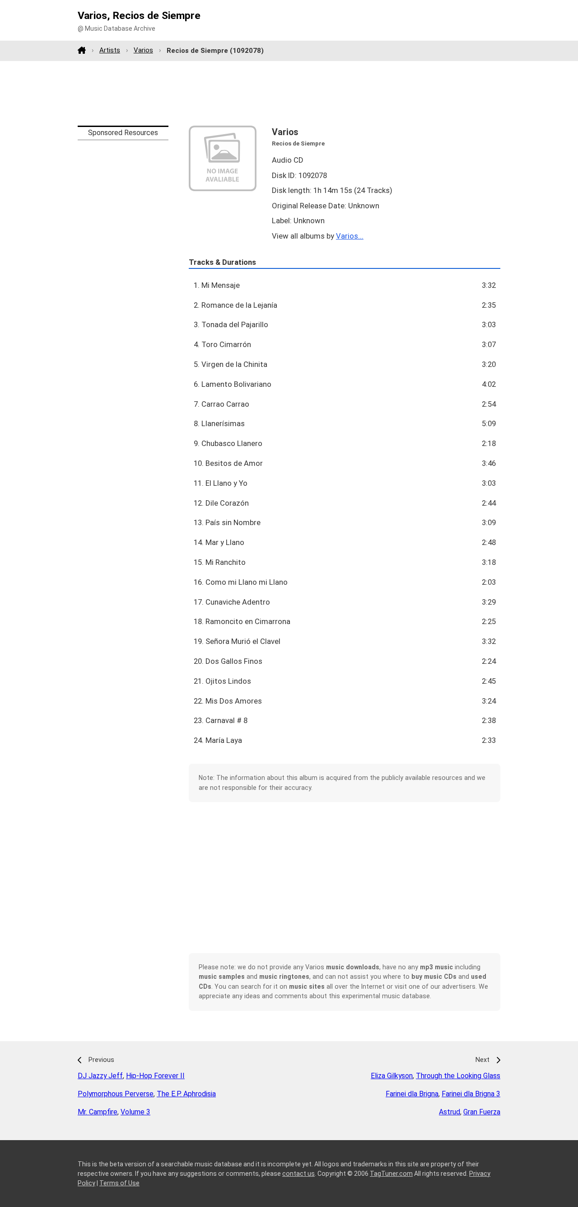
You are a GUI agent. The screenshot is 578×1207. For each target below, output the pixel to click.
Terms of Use (119, 1183)
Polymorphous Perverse (116, 1094)
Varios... (350, 235)
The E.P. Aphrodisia (186, 1094)
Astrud (449, 1112)
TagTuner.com (391, 1173)
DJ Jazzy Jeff (100, 1075)
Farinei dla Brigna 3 (471, 1094)
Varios (143, 50)
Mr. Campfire (97, 1112)
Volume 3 (135, 1112)
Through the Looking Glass (458, 1075)
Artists (109, 50)
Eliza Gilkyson (392, 1075)
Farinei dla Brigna (412, 1094)
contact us (298, 1173)
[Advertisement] (289, 93)
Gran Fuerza (481, 1112)
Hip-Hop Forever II (155, 1075)
